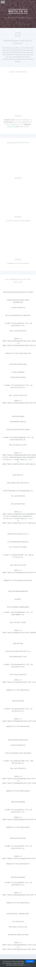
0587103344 (11, 126)
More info (27, 965)
